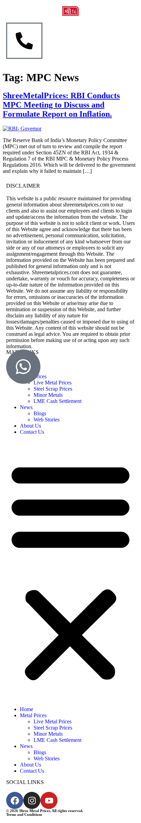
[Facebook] (14, 800)
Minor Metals (48, 395)
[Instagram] (31, 800)
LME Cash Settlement (57, 401)
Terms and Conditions (24, 814)
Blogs (40, 413)
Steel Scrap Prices (53, 389)
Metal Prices (33, 715)
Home (26, 709)
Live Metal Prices (53, 721)
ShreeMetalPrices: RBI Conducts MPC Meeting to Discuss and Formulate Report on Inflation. (61, 104)
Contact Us (32, 432)
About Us (30, 426)
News (26, 407)
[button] (70, 571)
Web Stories (47, 419)
